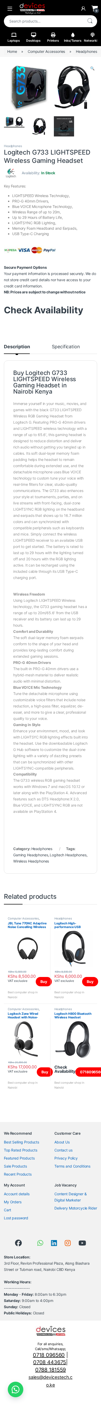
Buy (43, 981)
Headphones (86, 51)
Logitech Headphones (68, 855)
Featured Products (19, 1158)
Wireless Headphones (31, 861)
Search (90, 21)
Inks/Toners (72, 40)
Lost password (16, 1218)
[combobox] (43, 21)
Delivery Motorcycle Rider (75, 1208)
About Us (62, 1142)
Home (12, 51)
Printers (53, 40)
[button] (92, 68)
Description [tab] (17, 346)
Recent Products (18, 1174)
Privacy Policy (66, 1158)
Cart (7, 1210)
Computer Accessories (46, 51)
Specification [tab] (66, 346)
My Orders (12, 1202)
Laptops (14, 40)
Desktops (33, 40)
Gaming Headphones (30, 855)
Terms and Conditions (72, 1166)
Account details (17, 1194)
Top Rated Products (20, 1150)
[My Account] (83, 8)
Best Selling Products (21, 1142)
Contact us (63, 1150)
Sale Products (15, 1166)
